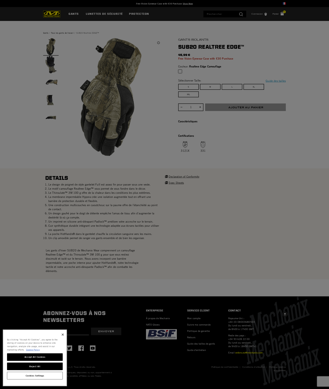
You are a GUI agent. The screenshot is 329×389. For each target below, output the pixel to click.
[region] (35, 357)
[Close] (62, 334)
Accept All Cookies (35, 357)
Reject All (34, 366)
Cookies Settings (35, 375)
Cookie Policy (33, 349)
